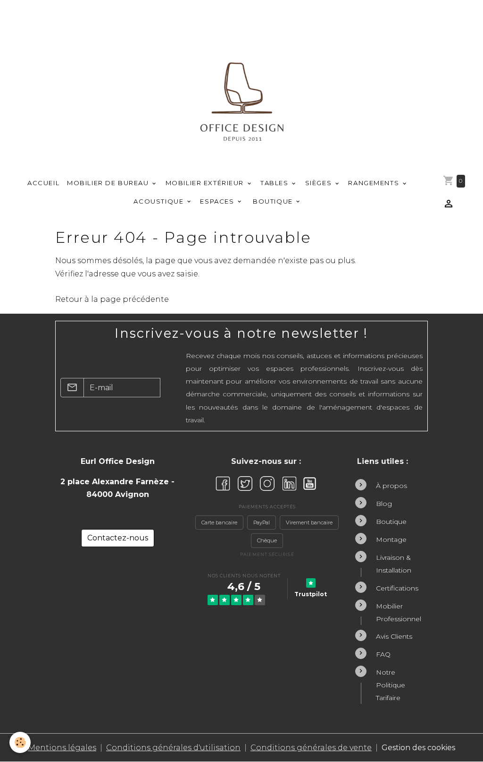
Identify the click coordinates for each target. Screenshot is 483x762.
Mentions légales (62, 747)
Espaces (218, 201)
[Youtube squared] (309, 483)
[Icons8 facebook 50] (223, 483)
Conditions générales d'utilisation (173, 747)
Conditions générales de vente (311, 747)
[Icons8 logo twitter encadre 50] (245, 483)
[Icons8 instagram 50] (267, 483)
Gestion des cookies (418, 747)
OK (166, 387)
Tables (275, 183)
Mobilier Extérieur (206, 183)
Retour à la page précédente (112, 299)
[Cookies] (20, 742)
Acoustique (159, 201)
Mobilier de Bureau (109, 183)
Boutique (273, 201)
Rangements (374, 183)
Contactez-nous (117, 537)
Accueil (43, 183)
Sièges (319, 183)
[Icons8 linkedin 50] (289, 483)
